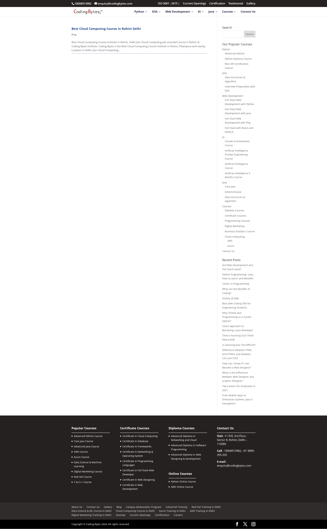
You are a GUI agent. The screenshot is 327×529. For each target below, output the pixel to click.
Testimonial (235, 3)
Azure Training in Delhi (172, 510)
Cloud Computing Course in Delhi (135, 510)
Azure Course (81, 457)
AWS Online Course (182, 486)
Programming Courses (237, 220)
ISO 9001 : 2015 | (169, 3)
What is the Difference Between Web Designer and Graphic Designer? (238, 376)
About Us (77, 507)
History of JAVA (230, 298)
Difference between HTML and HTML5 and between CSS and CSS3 (237, 354)
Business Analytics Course (240, 231)
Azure (230, 245)
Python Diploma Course (238, 58)
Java (211, 11)
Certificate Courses (235, 215)
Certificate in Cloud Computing (140, 436)
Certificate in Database (135, 441)
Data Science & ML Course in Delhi (91, 510)
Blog (74, 34)
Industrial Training (176, 507)
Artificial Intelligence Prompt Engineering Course (236, 154)
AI (199, 11)
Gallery (250, 3)
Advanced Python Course (88, 436)
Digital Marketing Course (88, 471)
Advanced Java (233, 191)
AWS (229, 240)
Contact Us (248, 11)
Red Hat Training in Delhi (206, 507)
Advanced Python (235, 53)
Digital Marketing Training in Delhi (91, 515)
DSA (155, 11)
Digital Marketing (234, 226)
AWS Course (81, 451)
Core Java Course (83, 441)
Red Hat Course (83, 476)
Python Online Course (183, 481)
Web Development (177, 11)
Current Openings (194, 3)
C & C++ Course (82, 482)
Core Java (230, 186)
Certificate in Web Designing (138, 479)
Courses (227, 11)
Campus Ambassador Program (143, 507)
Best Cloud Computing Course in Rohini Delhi (106, 29)
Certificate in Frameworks (136, 446)
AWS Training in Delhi (202, 510)
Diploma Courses (234, 210)
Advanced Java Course (86, 446)
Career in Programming (235, 283)
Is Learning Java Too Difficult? (238, 344)
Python (139, 11)
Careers (178, 515)
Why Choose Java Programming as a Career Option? (236, 317)
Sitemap (120, 515)
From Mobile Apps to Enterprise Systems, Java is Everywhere (237, 399)
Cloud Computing (235, 236)
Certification (217, 3)
